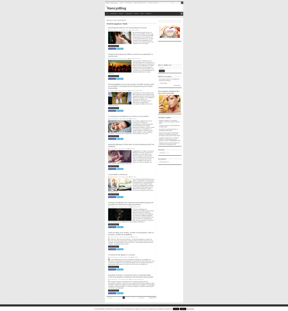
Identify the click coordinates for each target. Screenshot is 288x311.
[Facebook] (171, 3)
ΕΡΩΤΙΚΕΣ (132, 30)
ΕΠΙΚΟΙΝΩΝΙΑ (128, 3)
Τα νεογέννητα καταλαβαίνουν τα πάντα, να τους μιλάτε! (128, 116)
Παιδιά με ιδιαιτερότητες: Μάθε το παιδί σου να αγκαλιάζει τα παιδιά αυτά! (130, 55)
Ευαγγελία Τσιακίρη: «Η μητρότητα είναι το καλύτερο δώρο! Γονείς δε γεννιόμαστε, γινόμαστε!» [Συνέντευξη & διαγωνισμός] (130, 276)
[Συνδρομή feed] (155, 23)
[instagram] (173, 3)
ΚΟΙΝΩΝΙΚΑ (113, 13)
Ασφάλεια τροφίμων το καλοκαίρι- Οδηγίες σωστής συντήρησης (168, 121)
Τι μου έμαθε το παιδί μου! (117, 174)
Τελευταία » (141, 298)
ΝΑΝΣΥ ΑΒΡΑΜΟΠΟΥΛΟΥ (140, 3)
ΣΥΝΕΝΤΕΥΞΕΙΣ (139, 90)
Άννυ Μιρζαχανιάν (113, 58)
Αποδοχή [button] (176, 309)
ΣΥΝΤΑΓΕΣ (148, 13)
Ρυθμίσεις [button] (183, 309)
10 (133, 298)
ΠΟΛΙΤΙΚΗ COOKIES (153, 3)
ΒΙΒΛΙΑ (136, 13)
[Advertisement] (169, 52)
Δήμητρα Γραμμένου (113, 30)
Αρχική (110, 20)
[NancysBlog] (116, 8)
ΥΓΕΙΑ (141, 13)
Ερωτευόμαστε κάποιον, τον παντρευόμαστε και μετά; (127, 28)
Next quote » (177, 85)
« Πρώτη (109, 298)
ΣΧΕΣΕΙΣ (121, 13)
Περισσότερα (190, 309)
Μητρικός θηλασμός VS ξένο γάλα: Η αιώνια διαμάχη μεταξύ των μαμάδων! (131, 145)
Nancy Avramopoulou (114, 118)
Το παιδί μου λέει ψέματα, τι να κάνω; (121, 255)
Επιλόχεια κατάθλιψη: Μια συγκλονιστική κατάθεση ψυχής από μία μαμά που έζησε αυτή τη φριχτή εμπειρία (130, 204)
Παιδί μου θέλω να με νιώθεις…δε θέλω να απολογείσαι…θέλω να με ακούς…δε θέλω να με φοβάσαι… (131, 234)
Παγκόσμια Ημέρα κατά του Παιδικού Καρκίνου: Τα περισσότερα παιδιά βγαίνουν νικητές (169, 139)
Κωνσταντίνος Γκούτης (114, 257)
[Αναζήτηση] (182, 3)
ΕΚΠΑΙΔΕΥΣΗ (128, 13)
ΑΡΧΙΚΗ (121, 3)
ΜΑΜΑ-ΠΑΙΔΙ (138, 58)
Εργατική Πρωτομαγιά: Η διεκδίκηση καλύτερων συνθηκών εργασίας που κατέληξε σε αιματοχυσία (168, 134)
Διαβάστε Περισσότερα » (113, 46)
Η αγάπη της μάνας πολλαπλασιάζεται (169, 125)
